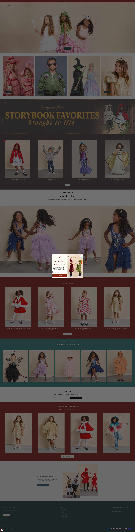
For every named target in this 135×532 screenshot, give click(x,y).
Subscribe (60, 275)
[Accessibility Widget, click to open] (2, 530)
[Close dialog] (82, 256)
